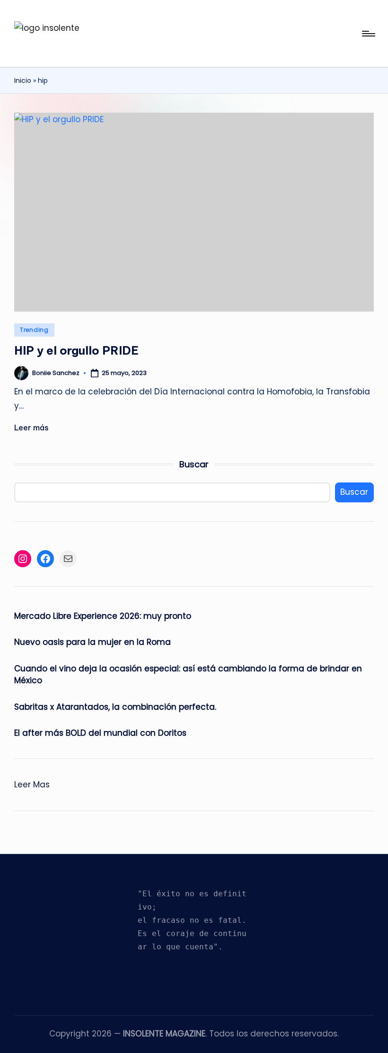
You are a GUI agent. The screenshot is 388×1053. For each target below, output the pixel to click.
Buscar (194, 464)
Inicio (22, 80)
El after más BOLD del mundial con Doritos (100, 733)
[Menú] (368, 33)
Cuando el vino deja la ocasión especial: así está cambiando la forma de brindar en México (188, 675)
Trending (34, 330)
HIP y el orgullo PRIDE (76, 350)
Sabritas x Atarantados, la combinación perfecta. (115, 707)
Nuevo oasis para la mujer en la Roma (92, 642)
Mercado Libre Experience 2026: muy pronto (102, 616)
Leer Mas (32, 785)
